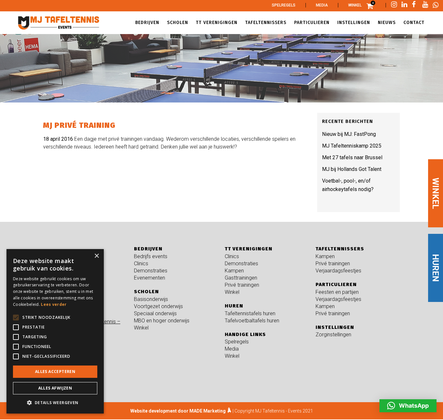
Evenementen (149, 278)
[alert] (55, 331)
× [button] (96, 256)
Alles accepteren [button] (55, 371)
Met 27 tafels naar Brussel (352, 157)
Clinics (141, 263)
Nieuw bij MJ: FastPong (349, 134)
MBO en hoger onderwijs (161, 321)
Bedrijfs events (150, 256)
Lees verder (53, 304)
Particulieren (336, 284)
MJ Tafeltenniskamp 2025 (351, 146)
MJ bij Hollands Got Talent (351, 169)
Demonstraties (150, 271)
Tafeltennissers (340, 249)
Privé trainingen (242, 285)
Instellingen (335, 327)
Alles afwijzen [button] (55, 388)
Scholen (146, 291)
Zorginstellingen (333, 334)
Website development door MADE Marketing (178, 411)
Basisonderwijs (151, 299)
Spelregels (283, 5)
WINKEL (435, 193)
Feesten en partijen (337, 292)
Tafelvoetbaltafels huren (252, 321)
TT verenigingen (248, 249)
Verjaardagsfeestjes (338, 271)
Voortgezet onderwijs (158, 306)
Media (322, 5)
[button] (408, 405)
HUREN (435, 268)
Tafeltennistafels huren (250, 313)
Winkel (355, 5)
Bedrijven (148, 249)
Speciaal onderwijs (155, 313)
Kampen (234, 271)
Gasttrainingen (241, 278)
